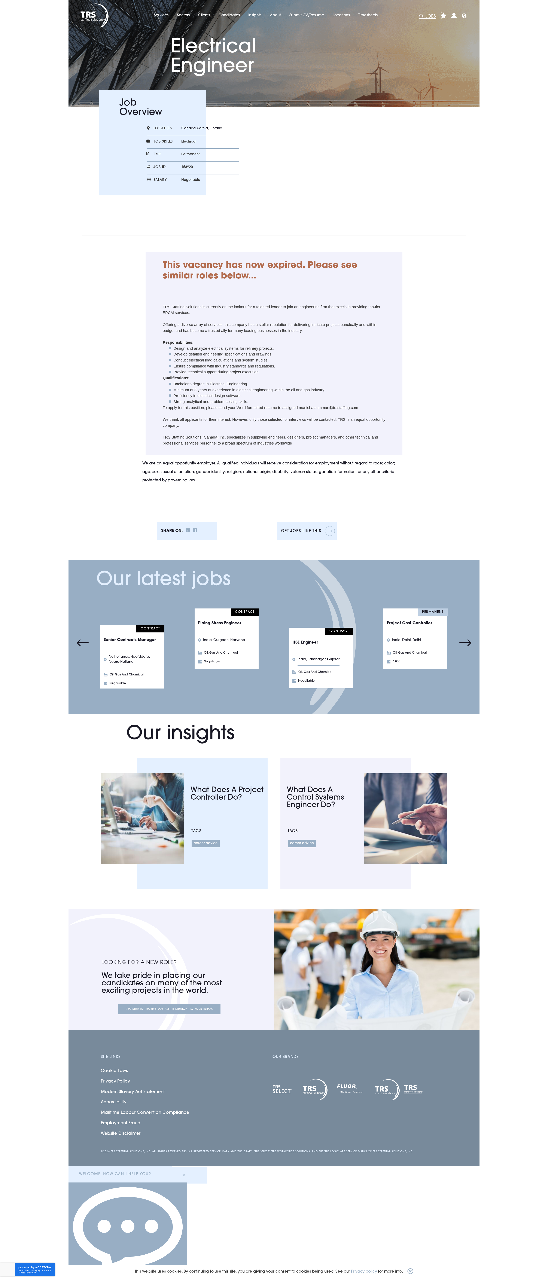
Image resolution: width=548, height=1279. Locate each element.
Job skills (163, 141)
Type (157, 154)
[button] (410, 1272)
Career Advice (205, 843)
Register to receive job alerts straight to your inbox (169, 1009)
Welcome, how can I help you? (115, 1174)
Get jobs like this (301, 531)
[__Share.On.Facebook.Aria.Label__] (195, 531)
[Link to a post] (142, 818)
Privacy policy (364, 1272)
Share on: (172, 531)
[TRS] (94, 16)
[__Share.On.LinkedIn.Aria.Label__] (188, 531)
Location (163, 128)
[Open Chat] (127, 1230)
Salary (160, 180)
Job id (159, 167)
